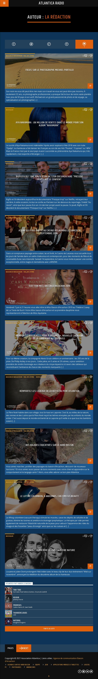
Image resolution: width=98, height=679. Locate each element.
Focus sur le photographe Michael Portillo (50, 70)
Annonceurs (30, 667)
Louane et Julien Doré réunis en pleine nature (49, 550)
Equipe (37, 664)
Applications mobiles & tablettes (66, 664)
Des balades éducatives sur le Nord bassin (50, 445)
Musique (9, 110)
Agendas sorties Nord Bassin (19, 664)
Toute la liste (49, 628)
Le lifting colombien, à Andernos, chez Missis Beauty (49, 496)
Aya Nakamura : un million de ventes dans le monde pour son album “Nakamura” (50, 124)
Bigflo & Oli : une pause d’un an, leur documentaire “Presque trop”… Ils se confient (49, 178)
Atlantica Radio (51, 3)
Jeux (46, 664)
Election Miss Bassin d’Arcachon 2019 (49, 286)
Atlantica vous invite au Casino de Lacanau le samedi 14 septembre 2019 (50, 232)
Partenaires (16, 667)
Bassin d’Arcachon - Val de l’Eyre (20, 56)
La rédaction (58, 17)
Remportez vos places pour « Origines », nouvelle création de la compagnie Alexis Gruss (49, 337)
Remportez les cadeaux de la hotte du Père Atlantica (49, 391)
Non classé (41, 377)
